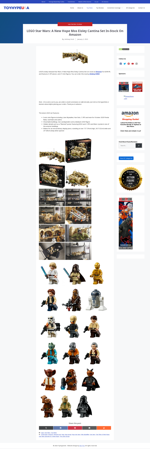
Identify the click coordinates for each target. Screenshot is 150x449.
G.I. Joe (96, 2)
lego (63, 434)
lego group (68, 434)
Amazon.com (57, 434)
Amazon (99, 72)
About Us (80, 8)
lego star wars (76, 434)
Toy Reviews (100, 8)
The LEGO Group (65, 436)
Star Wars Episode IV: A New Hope (49, 436)
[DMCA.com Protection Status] (124, 50)
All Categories (130, 8)
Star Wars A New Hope (102, 434)
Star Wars (73, 24)
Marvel (43, 2)
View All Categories (126, 158)
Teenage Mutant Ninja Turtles (56, 2)
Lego (69, 24)
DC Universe (105, 2)
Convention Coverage (113, 8)
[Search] (139, 145)
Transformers (71, 2)
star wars (92, 434)
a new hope (44, 434)
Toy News (90, 8)
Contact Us (141, 8)
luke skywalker (85, 434)
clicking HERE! (94, 74)
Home (72, 8)
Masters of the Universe (84, 2)
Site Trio (82, 445)
